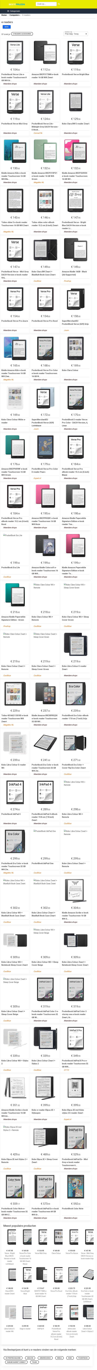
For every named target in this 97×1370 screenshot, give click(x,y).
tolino (34, 1362)
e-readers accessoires (22, 34)
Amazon (30, 1358)
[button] (13, 11)
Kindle (59, 1358)
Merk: (7, 27)
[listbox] (76, 34)
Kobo (70, 1358)
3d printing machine (13, 1358)
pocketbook (83, 1358)
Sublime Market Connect (16, 1362)
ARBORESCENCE (45, 1358)
